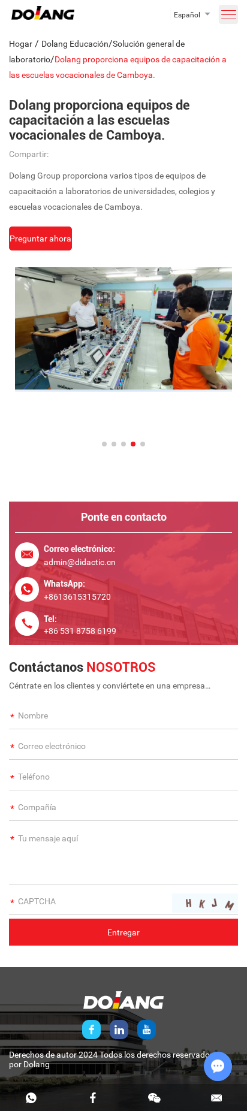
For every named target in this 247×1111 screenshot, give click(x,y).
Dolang (36, 1064)
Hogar (20, 44)
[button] (104, 444)
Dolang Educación (75, 44)
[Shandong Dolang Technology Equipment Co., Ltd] (42, 16)
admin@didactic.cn (80, 562)
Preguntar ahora (40, 238)
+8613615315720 (77, 597)
